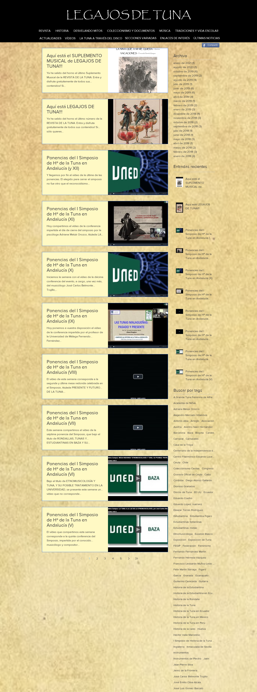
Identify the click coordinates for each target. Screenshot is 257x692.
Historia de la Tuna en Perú (189, 622)
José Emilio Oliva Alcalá (187, 682)
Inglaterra (178, 646)
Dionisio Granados (184, 486)
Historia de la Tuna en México (190, 616)
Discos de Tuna (182, 492)
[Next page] (128, 558)
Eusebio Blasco (204, 533)
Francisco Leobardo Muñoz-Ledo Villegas (194, 563)
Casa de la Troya (183, 444)
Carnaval (178, 438)
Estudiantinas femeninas (187, 521)
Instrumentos (181, 652)
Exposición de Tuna (199, 539)
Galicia (177, 575)
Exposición (179, 539)
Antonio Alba (180, 420)
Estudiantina (180, 515)
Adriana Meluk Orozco (186, 408)
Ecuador (208, 492)
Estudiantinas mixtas (185, 527)
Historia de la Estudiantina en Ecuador (194, 593)
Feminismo (204, 545)
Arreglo (195, 420)
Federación (189, 545)
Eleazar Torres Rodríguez (188, 509)
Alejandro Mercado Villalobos (190, 415)
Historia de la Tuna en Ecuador (191, 610)
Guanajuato (201, 575)
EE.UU (197, 492)
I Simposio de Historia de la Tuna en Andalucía (194, 640)
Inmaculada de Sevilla (199, 646)
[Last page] (136, 558)
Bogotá (199, 432)
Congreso (207, 468)
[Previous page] (81, 558)
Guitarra (203, 581)
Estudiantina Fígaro (201, 515)
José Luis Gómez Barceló (188, 688)
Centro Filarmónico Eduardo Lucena (194, 456)
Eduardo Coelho (182, 498)
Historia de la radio (184, 628)
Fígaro (202, 569)
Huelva (202, 628)
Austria (177, 426)
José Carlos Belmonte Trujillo (190, 676)
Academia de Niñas (184, 402)
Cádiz (208, 474)
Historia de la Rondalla (186, 599)
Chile (185, 462)
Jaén (206, 658)
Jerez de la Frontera (185, 670)
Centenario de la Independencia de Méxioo (194, 450)
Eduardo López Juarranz (187, 504)
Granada (188, 575)
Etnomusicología (182, 533)
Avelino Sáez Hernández (198, 426)
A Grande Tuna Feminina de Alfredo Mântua (194, 397)
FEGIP (176, 545)
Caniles (210, 432)
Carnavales (192, 438)
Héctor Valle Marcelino (186, 634)
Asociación (207, 420)
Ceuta (176, 462)
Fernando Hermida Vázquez (189, 557)
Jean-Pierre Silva (183, 664)
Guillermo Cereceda (185, 581)
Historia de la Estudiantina (188, 587)
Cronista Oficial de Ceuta (187, 474)
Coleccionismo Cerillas (186, 468)
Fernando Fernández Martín (189, 551)
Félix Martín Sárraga (184, 569)
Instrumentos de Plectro (187, 658)
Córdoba (178, 480)
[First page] (73, 558)
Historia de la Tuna (184, 605)
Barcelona (179, 432)
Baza (190, 432)
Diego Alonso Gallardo (199, 480)
